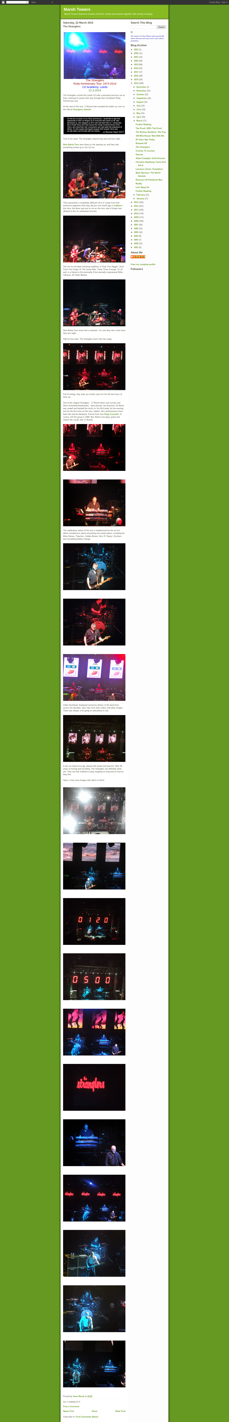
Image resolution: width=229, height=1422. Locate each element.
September (142, 98)
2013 (136, 202)
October (140, 94)
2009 (136, 217)
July (138, 106)
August (140, 102)
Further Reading (143, 124)
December (141, 87)
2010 (136, 213)
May (138, 113)
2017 (136, 72)
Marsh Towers (77, 9)
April (139, 117)
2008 (136, 221)
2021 (136, 57)
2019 (136, 64)
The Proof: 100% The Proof (149, 128)
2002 (136, 243)
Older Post (120, 1411)
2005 (136, 232)
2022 (136, 53)
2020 (136, 61)
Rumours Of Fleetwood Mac (149, 180)
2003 (136, 240)
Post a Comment (71, 1406)
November (141, 91)
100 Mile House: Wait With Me (150, 136)
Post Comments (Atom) (87, 1417)
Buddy (139, 183)
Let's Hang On (142, 187)
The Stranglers (143, 147)
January (140, 198)
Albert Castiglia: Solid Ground (150, 158)
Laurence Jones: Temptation (149, 169)
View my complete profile (143, 264)
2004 (136, 236)
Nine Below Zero (71, 144)
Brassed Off (141, 143)
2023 (136, 49)
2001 (136, 247)
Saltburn (118, 205)
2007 (136, 225)
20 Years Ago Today (145, 139)
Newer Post (68, 1411)
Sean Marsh (139, 256)
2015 (136, 79)
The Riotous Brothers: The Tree (151, 132)
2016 (136, 76)
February (141, 195)
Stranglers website (82, 109)
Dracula (139, 154)
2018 (136, 68)
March (139, 121)
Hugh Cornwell (111, 414)
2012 (136, 206)
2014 (136, 83)
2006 (136, 228)
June (139, 109)
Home (94, 1411)
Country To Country (145, 151)
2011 (136, 210)
